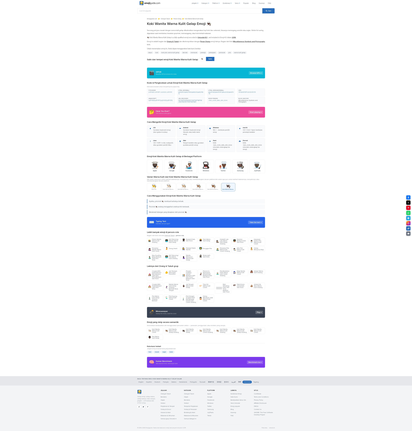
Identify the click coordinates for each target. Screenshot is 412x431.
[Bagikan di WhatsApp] (408, 213)
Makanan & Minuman (168, 416)
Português (193, 382)
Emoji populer (235, 406)
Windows (210, 403)
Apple (209, 394)
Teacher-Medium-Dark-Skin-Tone (239, 240)
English (141, 382)
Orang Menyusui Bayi (257, 249)
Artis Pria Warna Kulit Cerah (238, 249)
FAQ (269, 3)
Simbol (163, 403)
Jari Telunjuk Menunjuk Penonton (171, 272)
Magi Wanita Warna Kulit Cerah (239, 272)
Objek (163, 400)
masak (157, 352)
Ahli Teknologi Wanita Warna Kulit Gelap (171, 240)
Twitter (209, 406)
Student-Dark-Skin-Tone (188, 240)
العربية (233, 382)
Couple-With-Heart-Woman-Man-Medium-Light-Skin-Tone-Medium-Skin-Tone (155, 274)
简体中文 (211, 382)
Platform (215, 3)
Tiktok (209, 416)
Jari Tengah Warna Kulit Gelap (188, 285)
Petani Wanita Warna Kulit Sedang (154, 240)
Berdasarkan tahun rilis (238, 400)
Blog (253, 3)
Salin (210, 59)
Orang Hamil (171, 248)
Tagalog (256, 382)
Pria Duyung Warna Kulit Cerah (171, 297)
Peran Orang (177, 19)
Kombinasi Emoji (236, 394)
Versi (237, 3)
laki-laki (185, 52)
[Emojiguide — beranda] (139, 392)
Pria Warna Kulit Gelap (153, 337)
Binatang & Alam (189, 412)
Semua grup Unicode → (168, 419)
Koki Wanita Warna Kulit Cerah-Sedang (206, 330)
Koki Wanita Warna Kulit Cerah (154, 330)
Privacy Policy (258, 400)
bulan (171, 352)
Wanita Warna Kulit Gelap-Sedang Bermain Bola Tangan (171, 287)
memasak (194, 52)
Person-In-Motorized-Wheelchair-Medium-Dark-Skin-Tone (205, 274)
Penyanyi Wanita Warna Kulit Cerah (154, 249)
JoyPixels (210, 412)
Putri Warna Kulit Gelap (204, 240)
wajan (164, 352)
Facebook (210, 400)
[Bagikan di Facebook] (408, 197)
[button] (161, 92)
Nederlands (183, 382)
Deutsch (157, 382)
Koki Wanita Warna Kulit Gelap (188, 330)
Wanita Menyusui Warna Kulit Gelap (187, 257)
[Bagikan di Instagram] (408, 223)
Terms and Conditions (261, 397)
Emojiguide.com (152, 19)
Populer (246, 3)
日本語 (219, 382)
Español (149, 382)
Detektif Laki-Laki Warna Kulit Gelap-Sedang (222, 241)
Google (209, 397)
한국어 (226, 382)
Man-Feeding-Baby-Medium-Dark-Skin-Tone (155, 257)
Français (166, 382)
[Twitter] (143, 407)
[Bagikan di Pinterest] (408, 208)
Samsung (210, 409)
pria (229, 52)
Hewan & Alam (166, 412)
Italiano (173, 382)
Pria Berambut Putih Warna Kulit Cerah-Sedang (222, 273)
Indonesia (247, 382)
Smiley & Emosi (166, 409)
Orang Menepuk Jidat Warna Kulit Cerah (206, 298)
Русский (202, 382)
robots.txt (272, 428)
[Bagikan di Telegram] (408, 218)
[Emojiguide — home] (149, 3)
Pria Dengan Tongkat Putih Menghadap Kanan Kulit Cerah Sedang (189, 299)
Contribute (257, 394)
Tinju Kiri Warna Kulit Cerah (204, 285)
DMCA (256, 406)
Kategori (205, 3)
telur (149, 352)
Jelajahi (195, 3)
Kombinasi (227, 3)
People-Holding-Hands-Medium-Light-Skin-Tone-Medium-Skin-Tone (188, 275)
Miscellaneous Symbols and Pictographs (248, 101)
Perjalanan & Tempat (167, 406)
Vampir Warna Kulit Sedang (256, 271)
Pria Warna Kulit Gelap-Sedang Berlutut (154, 298)
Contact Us (257, 409)
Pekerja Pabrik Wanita (189, 249)
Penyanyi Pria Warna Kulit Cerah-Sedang (223, 249)
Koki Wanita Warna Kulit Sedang (222, 330)
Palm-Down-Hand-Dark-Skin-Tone (239, 285)
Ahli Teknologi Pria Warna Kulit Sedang (171, 256)
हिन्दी (239, 382)
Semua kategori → (190, 419)
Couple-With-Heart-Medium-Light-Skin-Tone (155, 286)
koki (156, 52)
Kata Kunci (234, 397)
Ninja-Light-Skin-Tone (204, 256)
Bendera (164, 397)
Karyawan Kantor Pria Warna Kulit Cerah (255, 241)
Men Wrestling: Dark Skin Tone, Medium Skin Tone (222, 288)
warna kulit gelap (239, 52)
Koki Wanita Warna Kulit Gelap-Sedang (172, 330)
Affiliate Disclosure (260, 403)
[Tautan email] (408, 233)
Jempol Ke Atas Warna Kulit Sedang (256, 285)
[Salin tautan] (408, 228)
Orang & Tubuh (165, 19)
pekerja (203, 52)
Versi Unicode (235, 403)
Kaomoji (261, 3)
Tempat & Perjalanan (191, 406)
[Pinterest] (147, 407)
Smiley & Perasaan (190, 409)
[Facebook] (139, 407)
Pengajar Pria (205, 248)
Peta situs (264, 428)
